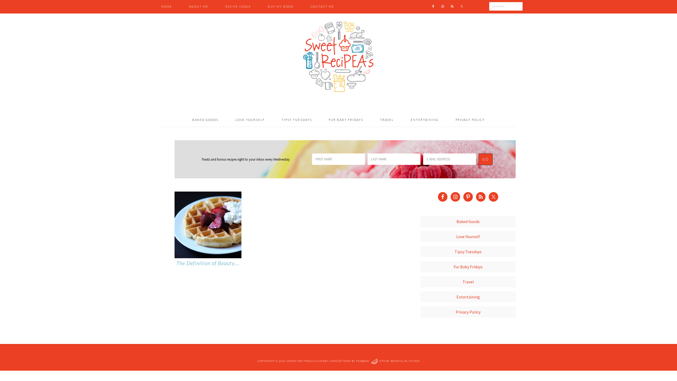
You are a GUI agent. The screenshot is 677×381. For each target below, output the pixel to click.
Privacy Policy (468, 312)
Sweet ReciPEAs (338, 57)
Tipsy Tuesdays (468, 251)
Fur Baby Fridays (468, 266)
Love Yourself (468, 236)
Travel (468, 281)
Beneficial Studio (405, 360)
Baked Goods (468, 221)
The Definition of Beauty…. (208, 263)
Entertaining (468, 297)
